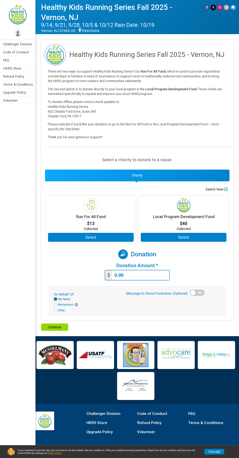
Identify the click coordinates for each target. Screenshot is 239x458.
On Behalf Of (64, 294)
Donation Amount (137, 265)
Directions (90, 30)
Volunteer (10, 100)
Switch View (214, 189)
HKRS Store (12, 68)
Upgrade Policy (14, 92)
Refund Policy (13, 76)
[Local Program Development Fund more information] (183, 205)
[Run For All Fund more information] (91, 205)
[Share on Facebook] (206, 7)
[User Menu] (17, 32)
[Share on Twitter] (213, 7)
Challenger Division (17, 44)
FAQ (6, 60)
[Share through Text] (233, 7)
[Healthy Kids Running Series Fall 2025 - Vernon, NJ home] (17, 14)
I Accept (214, 452)
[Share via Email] (226, 7)
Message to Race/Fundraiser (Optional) (157, 293)
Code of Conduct (16, 52)
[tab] (137, 175)
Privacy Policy (54, 453)
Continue (54, 327)
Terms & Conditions (18, 84)
